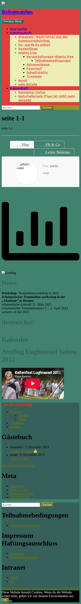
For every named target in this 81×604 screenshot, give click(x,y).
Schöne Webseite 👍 (23, 451)
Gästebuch (17, 423)
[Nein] (10, 601)
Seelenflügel (28, 49)
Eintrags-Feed (19, 490)
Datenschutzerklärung (24, 557)
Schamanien (17, 12)
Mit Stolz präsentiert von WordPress (54, 588)
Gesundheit (19, 88)
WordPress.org (19, 497)
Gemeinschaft (21, 33)
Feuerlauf (34, 68)
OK (5, 600)
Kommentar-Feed (21, 493)
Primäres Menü (12, 21)
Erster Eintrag (19, 458)
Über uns (16, 411)
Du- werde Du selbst (34, 45)
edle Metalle (27, 84)
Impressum (17, 553)
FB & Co (51, 144)
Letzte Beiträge (56, 152)
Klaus (22, 419)
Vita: (24, 144)
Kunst (22, 80)
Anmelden (17, 486)
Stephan (23, 415)
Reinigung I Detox (31, 92)
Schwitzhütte (37, 72)
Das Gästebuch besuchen (18, 465)
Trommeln (34, 76)
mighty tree (27, 53)
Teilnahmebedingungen (53, 60)
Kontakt (15, 426)
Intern (14, 577)
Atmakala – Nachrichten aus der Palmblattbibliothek (43, 39)
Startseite (18, 29)
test (12, 581)
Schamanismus (38, 64)
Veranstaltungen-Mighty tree (50, 57)
